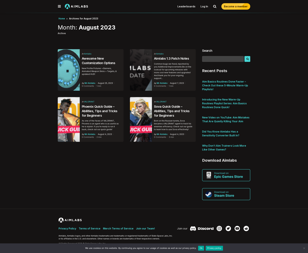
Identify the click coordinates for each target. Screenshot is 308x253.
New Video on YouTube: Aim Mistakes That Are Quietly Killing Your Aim (225, 119)
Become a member (236, 6)
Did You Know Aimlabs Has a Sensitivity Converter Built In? (220, 133)
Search (207, 51)
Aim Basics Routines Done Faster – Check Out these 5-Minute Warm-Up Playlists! (225, 85)
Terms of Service (89, 228)
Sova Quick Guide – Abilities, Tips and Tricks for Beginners (172, 111)
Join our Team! (145, 228)
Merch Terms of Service (118, 228)
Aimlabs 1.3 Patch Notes (171, 58)
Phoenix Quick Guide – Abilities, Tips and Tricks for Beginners (99, 111)
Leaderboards (186, 6)
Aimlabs (87, 54)
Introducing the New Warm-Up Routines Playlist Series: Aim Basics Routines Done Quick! (224, 103)
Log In (204, 6)
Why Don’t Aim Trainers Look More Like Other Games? (224, 147)
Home (62, 18)
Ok (201, 248)
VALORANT (89, 101)
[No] (304, 248)
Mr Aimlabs (90, 83)
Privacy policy (214, 248)
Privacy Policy (67, 228)
